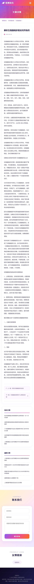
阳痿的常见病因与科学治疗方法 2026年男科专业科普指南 (16, 472)
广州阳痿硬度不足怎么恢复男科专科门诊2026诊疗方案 (16, 429)
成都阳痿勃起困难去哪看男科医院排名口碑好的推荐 (16, 423)
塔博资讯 (9, 2)
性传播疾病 (11, 20)
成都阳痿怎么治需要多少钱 (11, 478)
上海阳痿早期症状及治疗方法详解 (13, 482)
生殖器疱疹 (18, 20)
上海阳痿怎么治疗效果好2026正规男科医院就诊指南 (16, 442)
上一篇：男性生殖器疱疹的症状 (16, 388)
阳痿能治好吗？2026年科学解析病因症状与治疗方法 (16, 466)
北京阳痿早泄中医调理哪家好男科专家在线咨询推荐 (16, 436)
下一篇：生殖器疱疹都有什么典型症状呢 (16, 396)
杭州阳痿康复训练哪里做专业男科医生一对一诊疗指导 (16, 416)
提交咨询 (17, 536)
